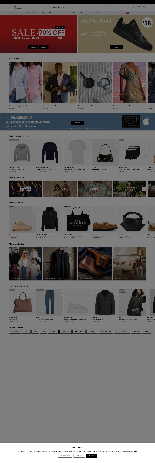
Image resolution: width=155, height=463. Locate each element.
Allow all (91, 455)
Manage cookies (65, 455)
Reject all (79, 455)
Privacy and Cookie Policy (130, 451)
